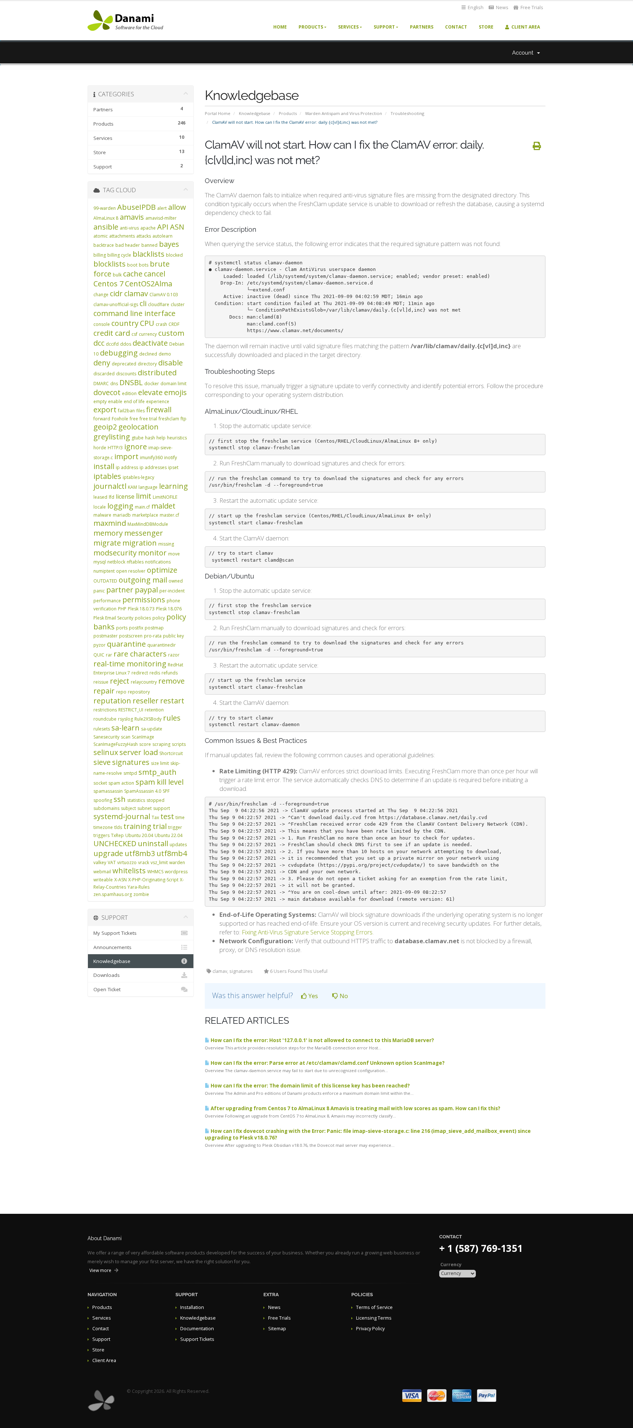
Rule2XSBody (148, 719)
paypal (146, 590)
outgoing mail (143, 580)
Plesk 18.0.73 (141, 609)
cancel (154, 274)
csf (134, 334)
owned (176, 581)
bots (143, 265)
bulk (117, 275)
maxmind (109, 523)
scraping (161, 744)
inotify (170, 457)
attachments (122, 236)
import (126, 456)
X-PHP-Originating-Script (153, 880)
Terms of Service (374, 1307)
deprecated (124, 364)
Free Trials (531, 7)
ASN (177, 227)
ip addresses (153, 467)
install (103, 466)
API (163, 227)
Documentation (197, 1328)
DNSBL (131, 382)
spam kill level (160, 782)
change (100, 294)
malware (102, 515)
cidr (116, 293)
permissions (143, 600)
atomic (100, 236)
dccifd (112, 344)
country (124, 323)
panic (99, 591)
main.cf (142, 507)
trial (160, 826)
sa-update (151, 729)
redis (154, 673)
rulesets (101, 729)
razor (173, 655)
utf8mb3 (140, 853)
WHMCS (155, 872)
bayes (169, 244)
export (104, 409)
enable (115, 401)
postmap (154, 628)
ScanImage (143, 737)
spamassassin (108, 791)
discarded (104, 374)
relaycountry (144, 682)
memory (108, 533)
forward (101, 419)
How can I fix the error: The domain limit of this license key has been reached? (310, 1085)
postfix (136, 628)
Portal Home (217, 113)
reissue (100, 682)
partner (119, 590)
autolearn (162, 236)
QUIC (98, 655)
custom (171, 333)
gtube (138, 438)
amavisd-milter (161, 218)
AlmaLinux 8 (105, 218)
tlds (118, 827)
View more (100, 1270)
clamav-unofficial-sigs (115, 304)
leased (100, 497)
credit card (111, 333)
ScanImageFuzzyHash (115, 744)
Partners (421, 27)
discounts (126, 374)
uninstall (153, 843)
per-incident (172, 591)
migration (139, 543)
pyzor (99, 645)
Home (280, 27)
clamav (136, 293)
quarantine (126, 644)
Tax (155, 817)
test (167, 816)
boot (132, 265)
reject (119, 681)
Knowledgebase (254, 113)
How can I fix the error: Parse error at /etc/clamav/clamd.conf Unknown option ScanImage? (327, 1063)
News (501, 7)
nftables (135, 562)
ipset (173, 467)
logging (120, 506)
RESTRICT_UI (130, 710)
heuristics (177, 438)
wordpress (176, 872)
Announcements (112, 947)
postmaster (105, 636)
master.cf (169, 515)
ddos (125, 344)
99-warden (104, 208)
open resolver (130, 571)
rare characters (140, 654)
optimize (162, 570)
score (145, 744)
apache (148, 228)
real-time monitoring (129, 664)
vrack (143, 862)
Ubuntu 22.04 (168, 835)
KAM (132, 487)
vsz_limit (159, 862)
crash (161, 324)
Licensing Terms (374, 1318)
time (180, 817)
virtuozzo (127, 862)
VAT (112, 862)
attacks (143, 236)
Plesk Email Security (113, 618)
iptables (107, 476)
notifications (158, 562)
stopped (155, 800)
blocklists (109, 264)
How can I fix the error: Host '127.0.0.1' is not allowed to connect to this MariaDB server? (322, 1040)
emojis (175, 392)
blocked (174, 255)
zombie (141, 894)
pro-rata (153, 636)
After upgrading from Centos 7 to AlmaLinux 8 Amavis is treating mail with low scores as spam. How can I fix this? (355, 1108)
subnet (144, 808)
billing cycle (119, 255)
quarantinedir (161, 645)
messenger (143, 533)
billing (99, 255)
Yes (312, 996)
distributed (157, 373)
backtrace (103, 245)
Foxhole (120, 419)
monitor (152, 553)
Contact (456, 27)
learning (173, 486)
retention (154, 710)
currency (148, 334)
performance (107, 601)
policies (143, 618)
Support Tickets (197, 1339)
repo (121, 692)
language (148, 487)
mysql (99, 562)
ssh (120, 799)
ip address (127, 467)
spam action (121, 783)
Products (311, 27)
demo (165, 354)
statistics (136, 800)
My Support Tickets (115, 933)
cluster (178, 304)
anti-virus (129, 228)
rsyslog (125, 719)
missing (166, 544)
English (475, 7)
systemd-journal (121, 816)
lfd (111, 497)
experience (157, 401)
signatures (130, 762)
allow (177, 207)
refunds (170, 673)
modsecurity (115, 553)
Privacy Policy (370, 1328)
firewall (158, 409)
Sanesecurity (106, 737)
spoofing (102, 800)
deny (101, 363)
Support (384, 27)
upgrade (108, 853)
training (137, 826)
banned (149, 245)
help (161, 438)
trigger (175, 827)
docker (151, 383)
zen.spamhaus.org (112, 894)
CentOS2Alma (148, 284)
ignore (135, 446)
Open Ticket (107, 989)
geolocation (138, 427)
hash (150, 438)
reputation (112, 701)
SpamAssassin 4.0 (142, 791)
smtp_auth (157, 772)
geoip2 (105, 427)
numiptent (104, 571)
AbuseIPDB (136, 207)
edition (129, 393)
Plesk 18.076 (169, 609)
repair (104, 691)
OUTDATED (105, 581)
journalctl (109, 486)
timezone (103, 827)
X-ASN (120, 880)
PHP (122, 609)
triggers (101, 835)
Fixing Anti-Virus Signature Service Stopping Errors (307, 932)
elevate (150, 392)
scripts (179, 744)
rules (172, 718)
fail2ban (126, 411)
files (140, 411)
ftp (183, 419)
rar (109, 655)
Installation (192, 1307)
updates (178, 844)
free (134, 419)
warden (177, 862)
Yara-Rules (138, 887)
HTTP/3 (115, 448)
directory (147, 364)
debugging (119, 353)
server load (138, 752)
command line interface (134, 313)
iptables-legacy (138, 477)
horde (99, 448)
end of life (134, 401)
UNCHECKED (114, 843)
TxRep (117, 835)
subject (128, 808)
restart (172, 701)
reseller (146, 701)
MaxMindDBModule (147, 524)
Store (486, 27)
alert (162, 208)
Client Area (524, 27)
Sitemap (277, 1328)
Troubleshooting (407, 113)
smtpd (130, 773)
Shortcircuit (171, 753)
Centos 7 (108, 284)
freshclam (169, 419)
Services (348, 27)
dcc (98, 343)
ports (121, 628)
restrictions (105, 710)
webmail (102, 872)
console (101, 324)
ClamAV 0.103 (163, 294)
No (343, 996)
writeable (103, 880)
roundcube (104, 719)
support (161, 808)
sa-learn (125, 728)
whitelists (129, 870)
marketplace (145, 515)
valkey (99, 862)
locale (99, 507)
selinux (105, 752)
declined (148, 354)
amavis (132, 217)
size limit (160, 763)
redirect (140, 673)
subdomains (106, 808)
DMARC (101, 383)
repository (139, 692)
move (174, 554)
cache (132, 274)
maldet (163, 506)
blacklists (148, 254)
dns (114, 383)
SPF (166, 791)
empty (100, 401)
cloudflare (158, 304)
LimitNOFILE (165, 497)
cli (143, 303)
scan (125, 737)
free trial (148, 419)
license (125, 496)
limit (143, 496)
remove (171, 681)
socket (100, 783)
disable (170, 363)
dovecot (107, 392)
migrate (107, 543)
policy (158, 618)
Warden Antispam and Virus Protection (343, 113)
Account (524, 52)
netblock (116, 562)
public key (173, 636)
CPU (147, 323)
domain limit (173, 383)
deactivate (150, 343)
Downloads (106, 975)
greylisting (111, 437)
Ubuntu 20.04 (139, 835)
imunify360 (151, 457)
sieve (102, 762)
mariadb (122, 515)
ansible (105, 227)
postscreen (130, 636)
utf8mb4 (171, 853)
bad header (127, 245)
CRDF (174, 324)
